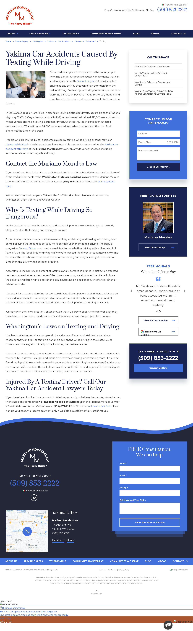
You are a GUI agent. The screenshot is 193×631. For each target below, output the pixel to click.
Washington (38, 41)
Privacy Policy (123, 570)
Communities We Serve (124, 561)
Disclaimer (112, 570)
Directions (58, 540)
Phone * (123, 488)
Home (8, 41)
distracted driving (16, 144)
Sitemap (103, 570)
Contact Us (178, 33)
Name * (123, 463)
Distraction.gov (85, 81)
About (11, 33)
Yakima (50, 41)
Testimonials (70, 33)
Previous (131, 291)
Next (185, 291)
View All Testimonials (156, 320)
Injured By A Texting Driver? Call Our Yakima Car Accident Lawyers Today (154, 92)
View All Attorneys (154, 247)
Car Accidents (64, 41)
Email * (123, 475)
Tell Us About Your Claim (132, 500)
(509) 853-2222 (158, 358)
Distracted (90, 41)
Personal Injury (21, 41)
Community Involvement (105, 33)
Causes (78, 41)
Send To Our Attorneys (158, 167)
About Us (11, 561)
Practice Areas (33, 561)
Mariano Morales (158, 237)
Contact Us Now (158, 368)
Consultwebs (183, 570)
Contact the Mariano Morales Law (152, 66)
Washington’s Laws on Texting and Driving (153, 83)
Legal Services (39, 33)
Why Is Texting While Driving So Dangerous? (151, 74)
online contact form (99, 406)
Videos (155, 33)
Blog (136, 33)
